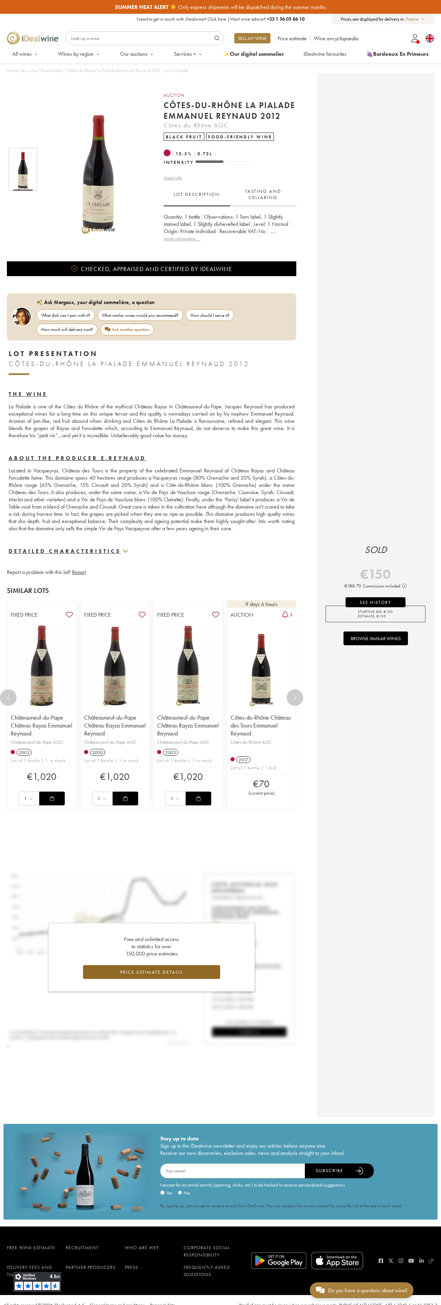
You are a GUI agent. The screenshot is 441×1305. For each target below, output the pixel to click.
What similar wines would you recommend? (140, 315)
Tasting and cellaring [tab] (263, 194)
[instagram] (401, 1260)
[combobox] (415, 19)
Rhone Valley (52, 70)
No (187, 1193)
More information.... (182, 239)
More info (173, 178)
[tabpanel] (230, 228)
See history (375, 602)
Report (79, 572)
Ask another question (130, 329)
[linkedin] (421, 1260)
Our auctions (133, 54)
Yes (169, 1193)
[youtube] (411, 1260)
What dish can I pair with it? (65, 315)
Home (12, 70)
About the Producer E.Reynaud (77, 458)
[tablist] (230, 194)
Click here (216, 19)
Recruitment (82, 1247)
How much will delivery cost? (67, 329)
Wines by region (76, 54)
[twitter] (390, 1260)
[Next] (295, 697)
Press (131, 1267)
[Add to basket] (52, 798)
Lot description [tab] (197, 194)
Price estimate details (151, 972)
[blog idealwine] (431, 1260)
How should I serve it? (210, 315)
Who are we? (142, 1247)
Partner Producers (90, 1267)
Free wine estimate (31, 1247)
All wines (22, 54)
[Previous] (8, 697)
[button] (94, 169)
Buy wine (29, 70)
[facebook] (381, 1260)
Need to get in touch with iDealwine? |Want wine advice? (221, 19)
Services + (185, 54)
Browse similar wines (376, 638)
